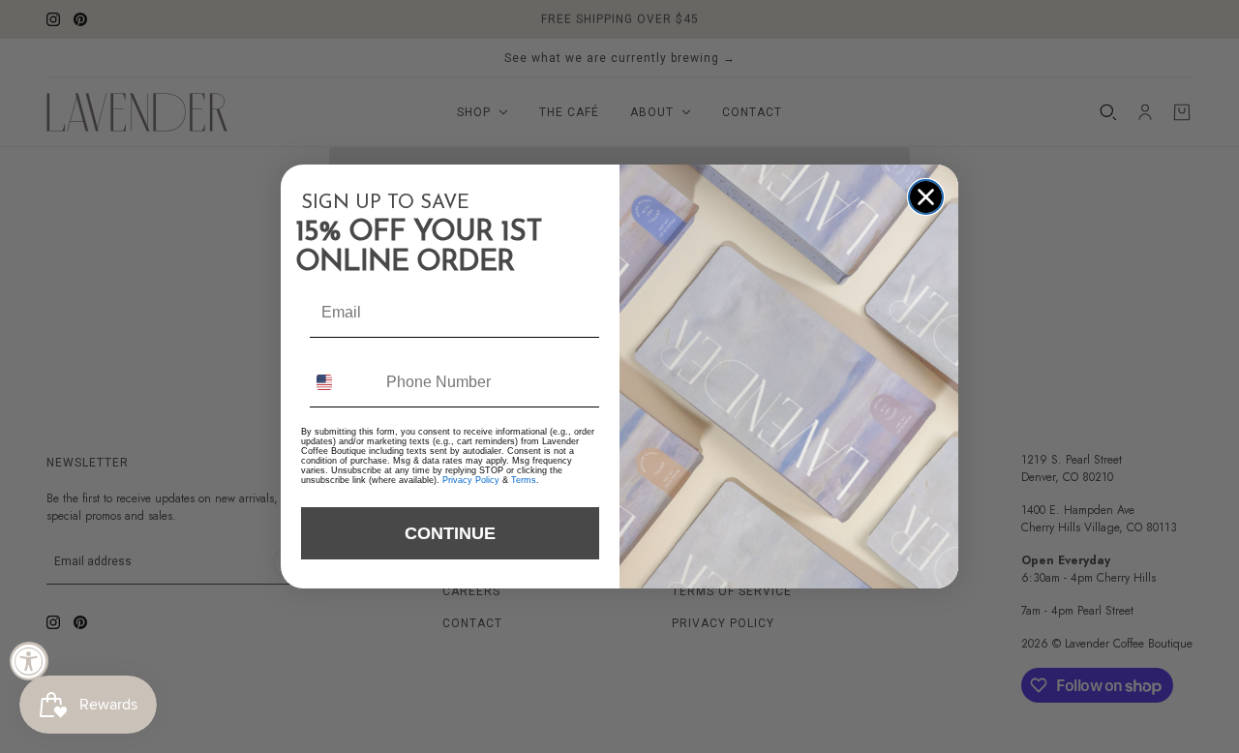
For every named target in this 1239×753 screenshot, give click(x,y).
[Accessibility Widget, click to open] (29, 661)
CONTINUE (450, 533)
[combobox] (341, 382)
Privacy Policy (470, 480)
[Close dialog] (926, 197)
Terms (523, 480)
